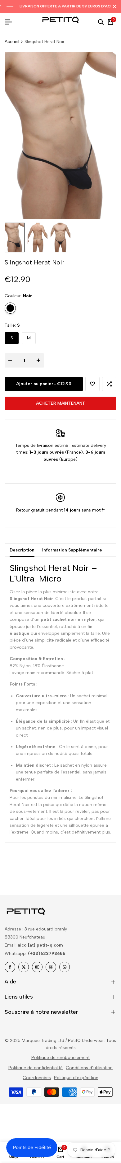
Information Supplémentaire (72, 550)
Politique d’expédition (76, 1077)
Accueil (12, 41)
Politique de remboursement (60, 1057)
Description (22, 550)
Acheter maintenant (60, 403)
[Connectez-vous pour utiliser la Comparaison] (109, 383)
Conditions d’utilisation (89, 1067)
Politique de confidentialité (35, 1067)
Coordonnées (37, 1077)
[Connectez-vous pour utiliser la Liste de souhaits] (92, 383)
